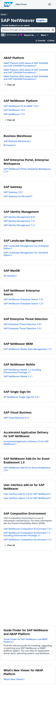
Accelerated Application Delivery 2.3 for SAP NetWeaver (26, 442)
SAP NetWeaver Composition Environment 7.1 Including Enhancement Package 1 (27, 534)
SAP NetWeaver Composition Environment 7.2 (27, 529)
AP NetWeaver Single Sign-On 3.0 (21, 397)
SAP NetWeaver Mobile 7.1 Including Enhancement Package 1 (22, 371)
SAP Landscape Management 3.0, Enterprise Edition (26, 247)
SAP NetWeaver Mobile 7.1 (17, 376)
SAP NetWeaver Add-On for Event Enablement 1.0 (27, 468)
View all (10, 85)
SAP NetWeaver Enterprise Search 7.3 (23, 299)
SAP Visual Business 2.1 (16, 417)
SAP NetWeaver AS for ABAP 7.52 (21, 106)
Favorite (40, 40)
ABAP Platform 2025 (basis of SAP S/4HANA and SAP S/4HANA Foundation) (26, 64)
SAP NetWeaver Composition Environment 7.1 (27, 539)
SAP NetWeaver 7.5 (14, 110)
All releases (9, 275)
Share (51, 40)
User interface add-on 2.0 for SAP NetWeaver (26, 494)
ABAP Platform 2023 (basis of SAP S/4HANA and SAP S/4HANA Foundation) (26, 71)
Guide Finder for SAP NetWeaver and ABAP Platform (26, 640)
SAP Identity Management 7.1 (19, 225)
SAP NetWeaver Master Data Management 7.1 (27, 349)
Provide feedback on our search (16, 25)
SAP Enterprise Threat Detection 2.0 (22, 324)
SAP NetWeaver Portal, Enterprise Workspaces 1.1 (27, 170)
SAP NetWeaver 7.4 (14, 114)
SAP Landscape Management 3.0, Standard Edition (26, 253)
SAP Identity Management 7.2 (19, 221)
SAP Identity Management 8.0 (19, 217)
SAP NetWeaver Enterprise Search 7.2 (23, 303)
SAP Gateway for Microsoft (17, 196)
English (41, 20)
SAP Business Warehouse (16, 141)
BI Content (9, 145)
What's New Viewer (13, 679)
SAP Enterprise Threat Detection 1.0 (22, 328)
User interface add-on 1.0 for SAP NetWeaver (26, 498)
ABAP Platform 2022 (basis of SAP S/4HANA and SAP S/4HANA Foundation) (26, 77)
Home (3, 14)
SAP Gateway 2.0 (12, 192)
